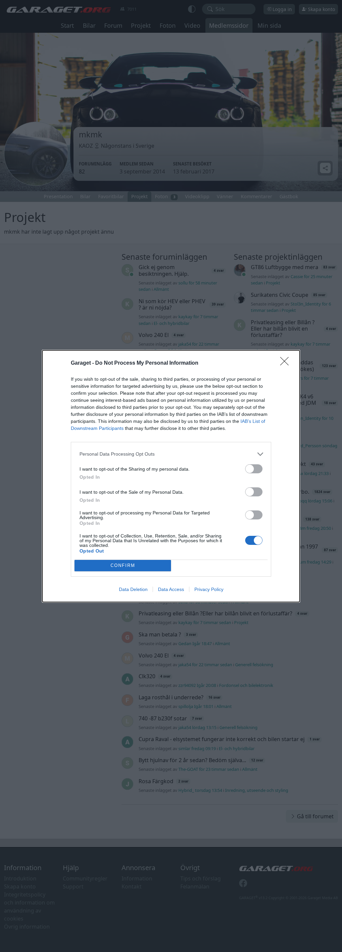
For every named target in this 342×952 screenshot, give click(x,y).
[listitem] (171, 454)
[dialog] (171, 476)
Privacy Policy (208, 589)
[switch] (254, 468)
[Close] (286, 363)
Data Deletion (133, 589)
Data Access (171, 589)
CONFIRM (123, 565)
